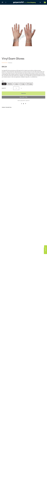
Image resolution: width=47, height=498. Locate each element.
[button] (45, 249)
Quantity (4, 88)
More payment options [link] (23, 100)
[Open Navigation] (2, 2)
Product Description (6, 107)
